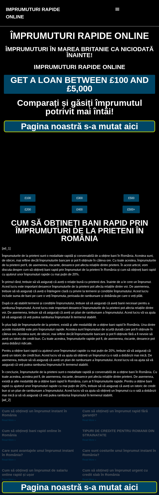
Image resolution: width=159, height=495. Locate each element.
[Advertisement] (79, 163)
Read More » (9, 420)
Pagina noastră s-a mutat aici (79, 126)
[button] (117, 9)
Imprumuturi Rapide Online (79, 67)
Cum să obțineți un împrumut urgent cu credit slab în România (115, 472)
